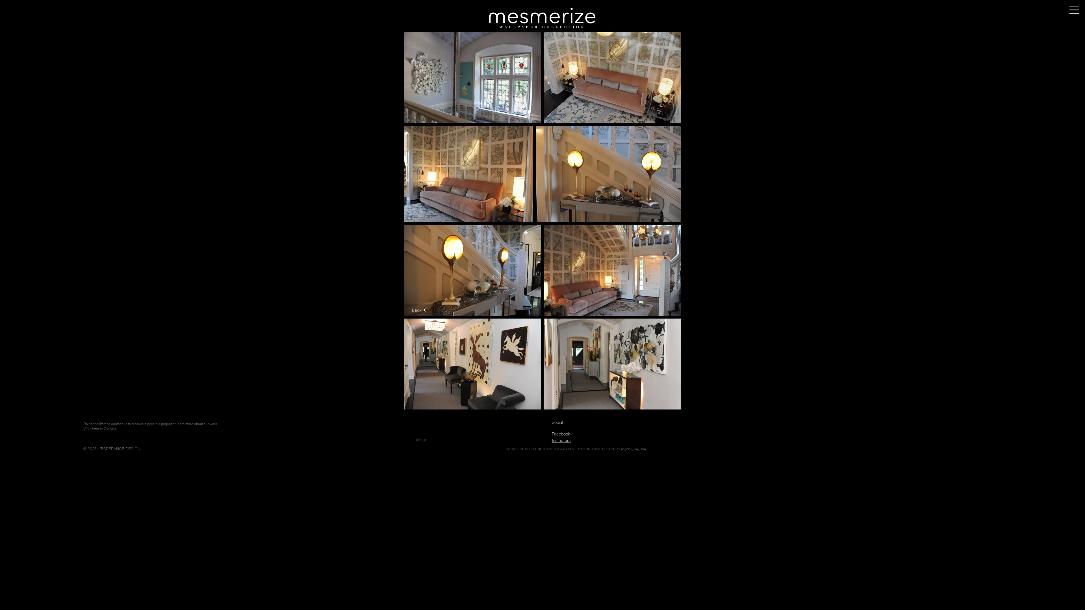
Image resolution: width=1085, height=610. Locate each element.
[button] (1074, 10)
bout (421, 440)
